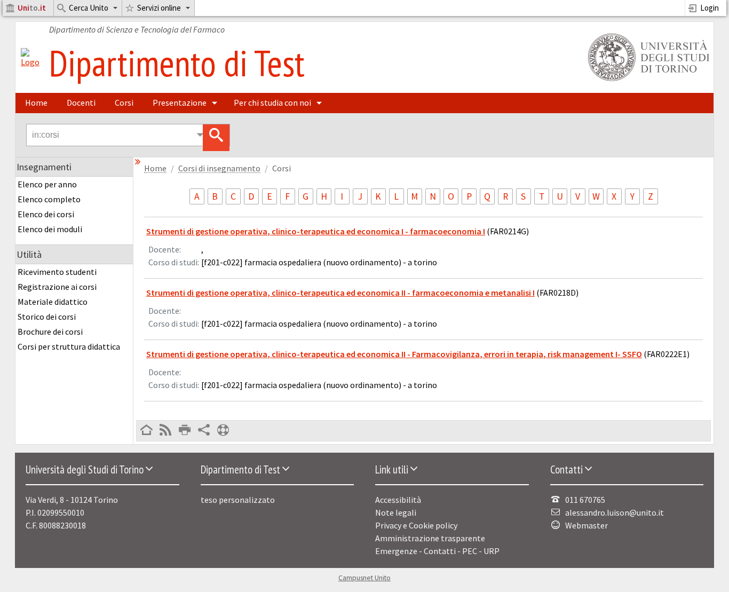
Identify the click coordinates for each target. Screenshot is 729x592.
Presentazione (180, 102)
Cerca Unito (88, 8)
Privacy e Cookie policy (416, 525)
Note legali (395, 512)
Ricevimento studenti (57, 271)
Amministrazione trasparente (430, 538)
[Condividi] (203, 431)
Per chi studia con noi (272, 102)
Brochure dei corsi (50, 331)
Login (709, 8)
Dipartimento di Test (177, 62)
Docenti (81, 102)
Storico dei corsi (47, 316)
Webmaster (586, 525)
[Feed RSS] (165, 431)
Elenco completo (49, 199)
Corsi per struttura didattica (69, 346)
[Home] (30, 62)
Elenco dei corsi (46, 214)
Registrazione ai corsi (57, 286)
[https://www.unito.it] (647, 80)
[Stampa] (184, 431)
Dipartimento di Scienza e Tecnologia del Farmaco (137, 29)
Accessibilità (398, 499)
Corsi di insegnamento (219, 168)
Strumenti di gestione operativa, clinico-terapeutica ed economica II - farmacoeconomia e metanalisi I (340, 292)
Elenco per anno (47, 184)
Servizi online (159, 8)
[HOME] (146, 431)
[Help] (223, 431)
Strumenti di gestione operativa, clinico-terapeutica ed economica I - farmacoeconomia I (315, 231)
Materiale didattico (53, 301)
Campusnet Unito (364, 577)
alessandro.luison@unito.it (614, 512)
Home (36, 102)
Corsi (124, 102)
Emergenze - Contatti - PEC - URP (437, 551)
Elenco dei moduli (50, 229)
